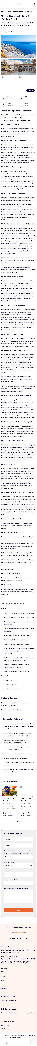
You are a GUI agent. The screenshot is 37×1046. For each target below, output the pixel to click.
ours (3, 976)
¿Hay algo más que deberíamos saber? (16, 889)
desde (8, 105)
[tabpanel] (9, 802)
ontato (4, 992)
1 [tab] (17, 821)
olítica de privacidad (8, 996)
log (3, 981)
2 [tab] (19, 821)
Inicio (2, 12)
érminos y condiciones (9, 1001)
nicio (3, 972)
